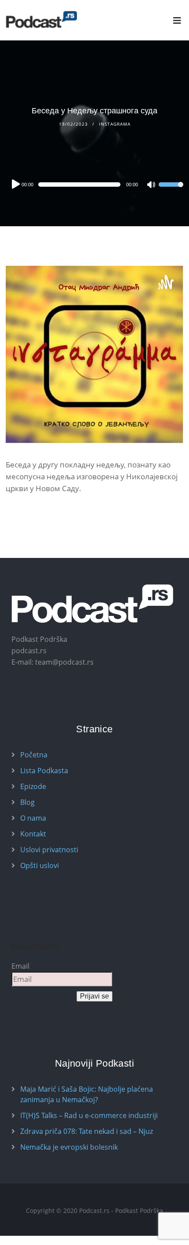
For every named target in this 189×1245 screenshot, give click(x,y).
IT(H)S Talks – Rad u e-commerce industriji (89, 1115)
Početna (33, 755)
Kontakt (33, 834)
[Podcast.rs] (41, 19)
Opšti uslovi (39, 865)
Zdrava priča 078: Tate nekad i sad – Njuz (86, 1131)
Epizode (33, 786)
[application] (94, 184)
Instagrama (115, 124)
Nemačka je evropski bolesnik (69, 1147)
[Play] (15, 184)
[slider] (171, 190)
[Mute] (151, 185)
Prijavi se (94, 996)
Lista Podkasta (44, 770)
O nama (33, 818)
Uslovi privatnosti (49, 849)
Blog (27, 802)
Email (20, 966)
